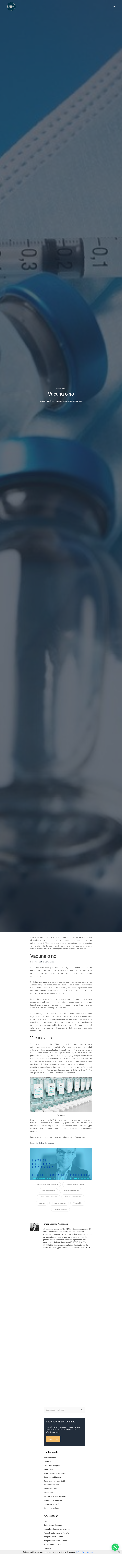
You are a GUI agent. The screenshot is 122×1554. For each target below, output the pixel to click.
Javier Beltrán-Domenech (43, 962)
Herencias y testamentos (53, 1500)
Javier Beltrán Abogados (50, 401)
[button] (115, 1547)
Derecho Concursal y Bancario (55, 1473)
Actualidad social (50, 1458)
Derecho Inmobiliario (51, 1485)
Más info (80, 1552)
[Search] (82, 1410)
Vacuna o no (78, 1203)
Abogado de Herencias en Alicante (57, 1529)
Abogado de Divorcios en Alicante (56, 1533)
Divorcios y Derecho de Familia (55, 1496)
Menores (42, 1203)
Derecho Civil (48, 1469)
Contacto (47, 1548)
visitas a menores (60, 1209)
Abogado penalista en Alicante (55, 1541)
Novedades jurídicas (51, 1508)
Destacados (61, 388)
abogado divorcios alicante (75, 1184)
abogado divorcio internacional (47, 1184)
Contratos (47, 1462)
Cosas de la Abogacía (52, 1466)
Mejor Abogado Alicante (73, 1197)
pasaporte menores (59, 1203)
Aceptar (90, 1552)
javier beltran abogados (71, 1191)
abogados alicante (48, 1191)
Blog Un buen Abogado (52, 1544)
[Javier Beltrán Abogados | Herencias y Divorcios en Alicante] (11, 6)
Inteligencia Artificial (51, 1504)
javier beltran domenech (48, 1197)
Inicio (46, 1521)
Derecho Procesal (50, 1489)
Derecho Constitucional (52, 1477)
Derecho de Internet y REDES (54, 1481)
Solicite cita (53, 1439)
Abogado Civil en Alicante (53, 1537)
